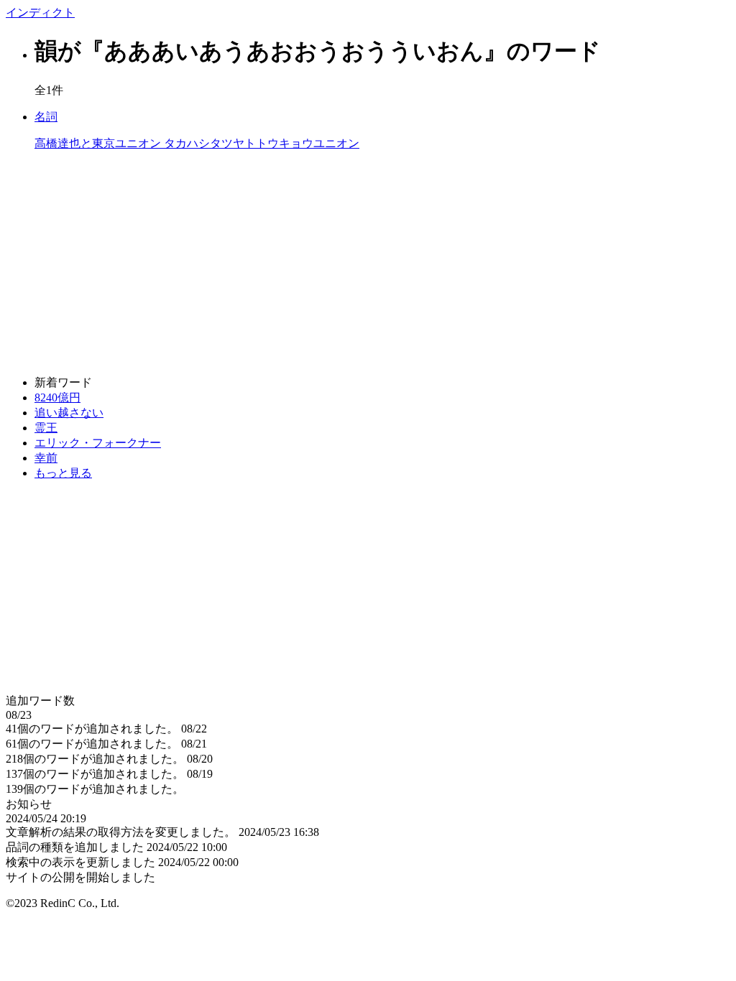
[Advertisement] (368, 263)
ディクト (40, 12)
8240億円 (57, 397)
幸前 (46, 458)
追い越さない (69, 412)
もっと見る (63, 473)
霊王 (46, 428)
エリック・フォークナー (97, 443)
